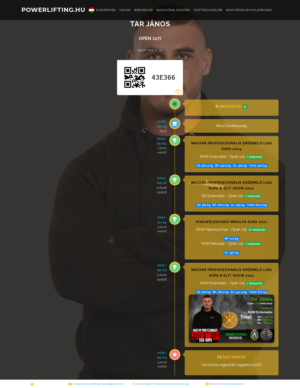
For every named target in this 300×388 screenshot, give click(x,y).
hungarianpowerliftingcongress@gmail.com (98, 383)
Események (106, 10)
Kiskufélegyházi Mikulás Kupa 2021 (231, 222)
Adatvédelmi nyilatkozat (249, 10)
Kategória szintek (173, 10)
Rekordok (143, 10)
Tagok (125, 10)
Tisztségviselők (207, 10)
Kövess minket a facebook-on (226, 383)
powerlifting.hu (53, 9)
